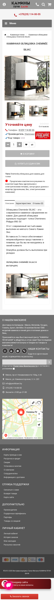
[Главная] (5, 35)
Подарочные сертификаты (15, 514)
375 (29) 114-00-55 (14, 388)
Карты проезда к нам (13, 455)
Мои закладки (10, 541)
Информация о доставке (14, 477)
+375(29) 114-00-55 (29, 14)
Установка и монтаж (12, 466)
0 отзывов (44, 126)
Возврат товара (10, 494)
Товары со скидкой (12, 521)
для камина (35, 174)
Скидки (7, 462)
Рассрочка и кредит (12, 459)
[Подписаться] (49, 362)
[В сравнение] (32, 144)
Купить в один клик (28, 164)
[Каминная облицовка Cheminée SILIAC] (27, 78)
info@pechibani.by (14, 383)
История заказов (11, 537)
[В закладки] (26, 144)
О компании (9, 470)
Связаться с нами (11, 490)
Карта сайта (9, 497)
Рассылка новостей (12, 545)
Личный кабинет (11, 534)
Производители (10, 510)
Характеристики (23, 203)
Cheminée (14, 174)
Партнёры (8, 517)
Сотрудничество (11, 474)
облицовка (24, 174)
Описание (9, 203)
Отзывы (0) (38, 203)
